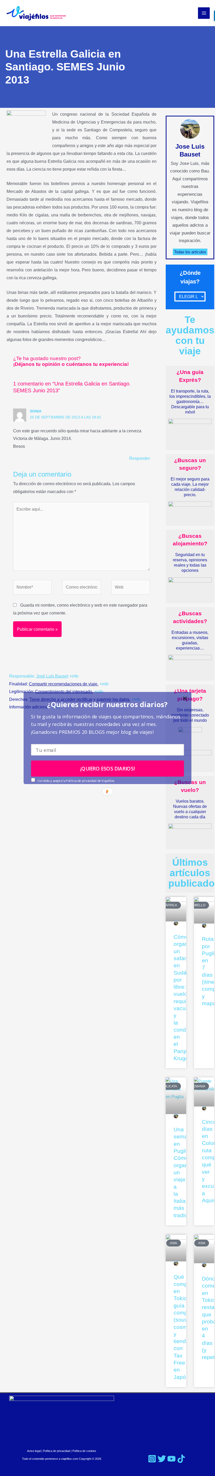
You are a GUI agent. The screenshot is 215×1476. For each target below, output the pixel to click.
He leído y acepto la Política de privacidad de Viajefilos (75, 781)
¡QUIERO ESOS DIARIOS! (107, 768)
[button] (107, 704)
